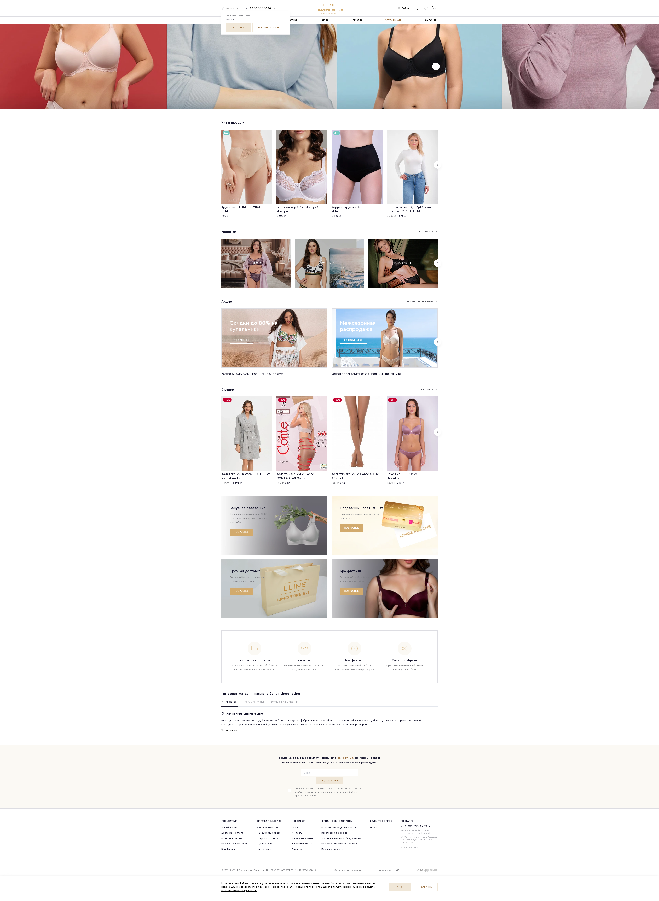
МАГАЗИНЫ (431, 20)
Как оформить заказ (269, 827)
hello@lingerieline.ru (411, 848)
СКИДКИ (357, 20)
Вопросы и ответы (267, 838)
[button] (229, 8)
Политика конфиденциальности (339, 827)
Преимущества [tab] (254, 702)
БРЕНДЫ (294, 20)
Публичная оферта (332, 849)
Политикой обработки (347, 792)
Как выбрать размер (269, 833)
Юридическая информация (347, 870)
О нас (295, 827)
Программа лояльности (234, 844)
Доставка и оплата (232, 833)
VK (375, 827)
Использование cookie (334, 833)
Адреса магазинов (302, 838)
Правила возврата (231, 838)
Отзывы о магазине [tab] (284, 702)
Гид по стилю (264, 844)
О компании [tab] (229, 702)
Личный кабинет (230, 827)
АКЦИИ (325, 20)
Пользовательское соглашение (339, 844)
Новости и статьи (302, 844)
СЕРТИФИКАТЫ (393, 20)
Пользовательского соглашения (331, 789)
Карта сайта (264, 849)
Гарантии (297, 849)
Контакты (297, 833)
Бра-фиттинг (228, 849)
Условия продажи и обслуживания (341, 838)
